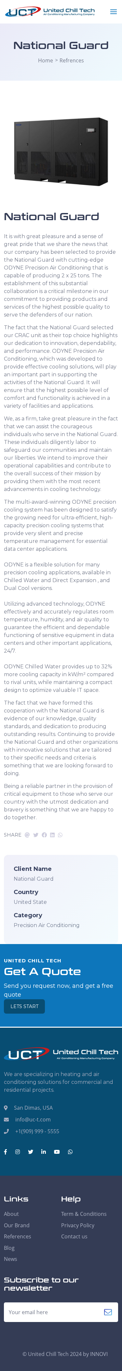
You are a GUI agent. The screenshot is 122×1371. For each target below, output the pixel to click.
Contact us (74, 1236)
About (11, 1213)
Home (45, 60)
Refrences (72, 60)
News (10, 1259)
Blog (9, 1247)
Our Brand (17, 1225)
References (17, 1236)
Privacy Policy (77, 1225)
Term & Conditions (84, 1213)
